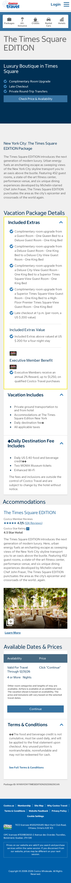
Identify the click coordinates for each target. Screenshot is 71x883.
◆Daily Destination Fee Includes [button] (31, 443)
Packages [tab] (9, 23)
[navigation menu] (66, 4)
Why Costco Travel (57, 805)
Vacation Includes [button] (26, 394)
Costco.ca (9, 805)
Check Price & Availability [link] (43, 99)
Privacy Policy (59, 811)
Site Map (39, 805)
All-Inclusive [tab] (22, 24)
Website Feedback (38, 811)
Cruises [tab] (35, 23)
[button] (35, 608)
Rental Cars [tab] (48, 24)
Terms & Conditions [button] (28, 724)
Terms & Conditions (14, 811)
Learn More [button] (13, 633)
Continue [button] (35, 709)
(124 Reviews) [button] (33, 523)
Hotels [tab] (61, 23)
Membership (24, 805)
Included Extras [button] (24, 222)
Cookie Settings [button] (35, 816)
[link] (27, 528)
